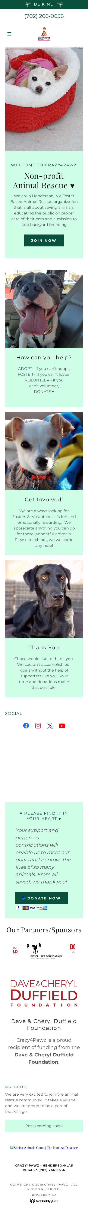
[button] (11, 34)
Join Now (44, 241)
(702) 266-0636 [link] (44, 16)
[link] (44, 33)
